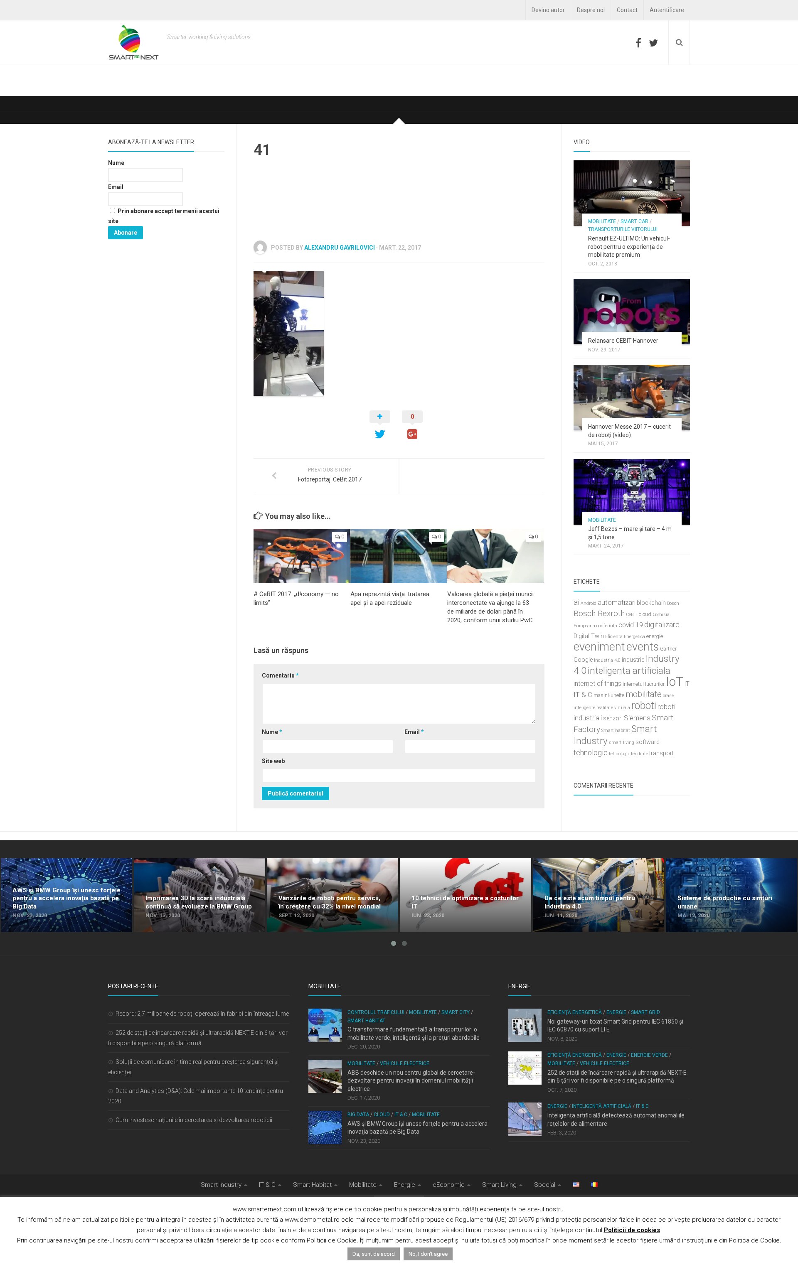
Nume (272, 732)
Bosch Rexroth (599, 613)
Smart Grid (645, 1012)
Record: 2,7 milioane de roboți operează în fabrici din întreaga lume (202, 1013)
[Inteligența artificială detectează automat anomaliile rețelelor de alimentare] (525, 1119)
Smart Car (634, 221)
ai (576, 602)
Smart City (455, 1012)
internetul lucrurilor (644, 684)
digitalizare (662, 624)
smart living (621, 742)
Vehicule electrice (404, 1063)
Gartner (668, 649)
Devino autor (548, 10)
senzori (613, 718)
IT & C (583, 694)
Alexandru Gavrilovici (339, 247)
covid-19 (630, 625)
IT (687, 684)
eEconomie (449, 1184)
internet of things (597, 684)
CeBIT (632, 614)
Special (544, 1184)
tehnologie (591, 752)
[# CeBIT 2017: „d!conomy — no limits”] (302, 556)
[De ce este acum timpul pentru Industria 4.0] (598, 895)
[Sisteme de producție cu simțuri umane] (731, 895)
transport (661, 753)
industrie (633, 659)
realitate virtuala (613, 707)
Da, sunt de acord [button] (373, 1254)
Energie (616, 1012)
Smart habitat (615, 730)
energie (654, 636)
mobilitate (644, 694)
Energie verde (649, 1055)
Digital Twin (589, 636)
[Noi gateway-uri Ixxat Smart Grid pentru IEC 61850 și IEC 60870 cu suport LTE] (525, 1025)
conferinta (606, 626)
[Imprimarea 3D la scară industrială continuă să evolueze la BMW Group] (199, 895)
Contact (627, 10)
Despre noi (591, 10)
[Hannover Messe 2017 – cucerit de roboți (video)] (632, 397)
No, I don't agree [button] (428, 1254)
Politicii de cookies (632, 1230)
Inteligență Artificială (601, 1106)
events (642, 646)
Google (583, 659)
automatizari (616, 602)
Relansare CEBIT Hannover (623, 340)
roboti (643, 706)
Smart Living (499, 1184)
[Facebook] (638, 43)
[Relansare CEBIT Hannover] (632, 311)
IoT (674, 682)
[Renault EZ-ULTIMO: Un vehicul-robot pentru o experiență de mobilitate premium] (632, 193)
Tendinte (639, 753)
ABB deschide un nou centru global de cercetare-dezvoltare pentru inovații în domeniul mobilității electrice (411, 1080)
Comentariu (280, 675)
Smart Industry (221, 1184)
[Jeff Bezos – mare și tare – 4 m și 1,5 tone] (632, 492)
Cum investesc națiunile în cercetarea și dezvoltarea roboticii (194, 1120)
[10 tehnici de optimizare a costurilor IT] (465, 895)
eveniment (599, 646)
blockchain (651, 602)
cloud (645, 614)
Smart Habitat (366, 1021)
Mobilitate (602, 221)
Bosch (673, 603)
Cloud (382, 1114)
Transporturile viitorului (623, 229)
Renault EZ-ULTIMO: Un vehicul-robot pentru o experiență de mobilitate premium (629, 246)
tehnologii (619, 753)
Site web (273, 761)
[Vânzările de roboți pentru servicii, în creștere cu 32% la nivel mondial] (332, 895)
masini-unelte (609, 695)
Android (588, 603)
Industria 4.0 (607, 660)
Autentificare (667, 10)
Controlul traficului (375, 1012)
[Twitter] (653, 43)
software (647, 742)
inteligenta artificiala (629, 670)
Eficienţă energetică (574, 1012)
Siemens (637, 718)
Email (414, 732)
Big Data (358, 1114)
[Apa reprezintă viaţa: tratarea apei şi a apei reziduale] (398, 556)
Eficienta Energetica (625, 636)
